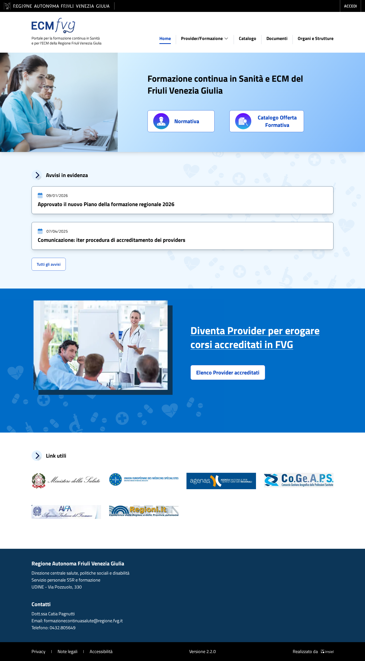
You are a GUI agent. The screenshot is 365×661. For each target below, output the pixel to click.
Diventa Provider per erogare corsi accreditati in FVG (255, 337)
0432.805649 (62, 627)
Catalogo (247, 38)
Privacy (38, 651)
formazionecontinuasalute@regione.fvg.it (83, 620)
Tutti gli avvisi (49, 264)
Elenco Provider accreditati (227, 372)
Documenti (277, 38)
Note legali (67, 651)
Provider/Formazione (202, 38)
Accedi (350, 6)
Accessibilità (101, 651)
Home (165, 38)
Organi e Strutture (315, 38)
